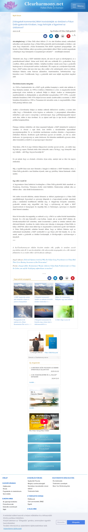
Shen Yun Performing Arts (61, 486)
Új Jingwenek (34, 363)
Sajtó (4, 509)
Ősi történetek (57, 481)
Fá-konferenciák (8, 504)
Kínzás (5, 489)
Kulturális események (10, 507)
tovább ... (32, 382)
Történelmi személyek (60, 483)
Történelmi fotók (33, 491)
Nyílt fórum (17, 15)
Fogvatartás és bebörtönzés (12, 491)
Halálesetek (7, 486)
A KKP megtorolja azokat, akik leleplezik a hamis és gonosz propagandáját (22, 299)
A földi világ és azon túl (62, 320)
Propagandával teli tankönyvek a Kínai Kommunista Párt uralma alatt (23, 322)
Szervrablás (7, 494)
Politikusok (31, 499)
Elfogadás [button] (76, 522)
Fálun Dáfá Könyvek (51, 352)
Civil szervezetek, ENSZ (35, 501)
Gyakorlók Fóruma (34, 481)
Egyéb (30, 504)
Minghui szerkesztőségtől (36, 483)
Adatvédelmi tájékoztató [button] (12, 529)
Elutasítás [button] (61, 522)
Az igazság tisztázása (10, 502)
